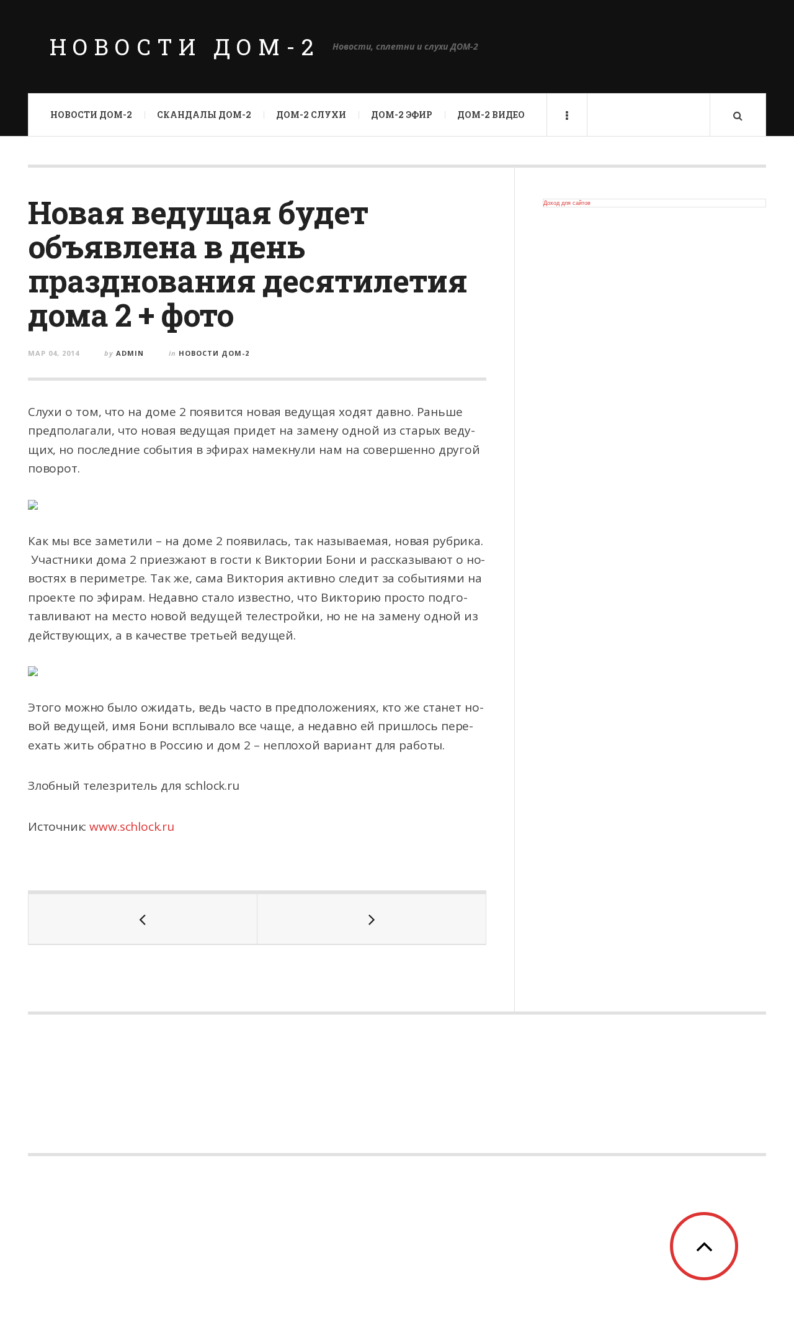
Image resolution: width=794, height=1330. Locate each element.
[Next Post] (371, 919)
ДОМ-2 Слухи (311, 114)
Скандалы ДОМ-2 (204, 114)
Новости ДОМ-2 (185, 46)
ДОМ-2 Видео (491, 114)
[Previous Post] (143, 919)
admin (130, 353)
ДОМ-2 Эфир (401, 114)
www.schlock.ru (131, 826)
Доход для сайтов (567, 203)
